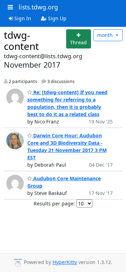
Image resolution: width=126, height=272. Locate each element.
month (105, 35)
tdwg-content (21, 40)
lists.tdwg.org (38, 7)
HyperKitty (64, 262)
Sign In (22, 18)
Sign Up (56, 18)
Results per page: (54, 203)
